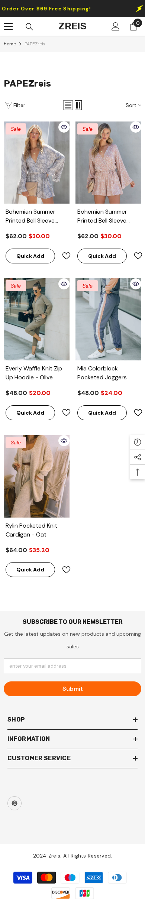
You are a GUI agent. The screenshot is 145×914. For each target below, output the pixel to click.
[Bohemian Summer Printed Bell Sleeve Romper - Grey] (37, 162)
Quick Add (30, 256)
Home (10, 44)
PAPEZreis (35, 44)
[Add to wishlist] (63, 255)
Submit (72, 689)
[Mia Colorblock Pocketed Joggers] (108, 319)
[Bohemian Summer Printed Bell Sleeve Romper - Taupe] (108, 162)
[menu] (8, 26)
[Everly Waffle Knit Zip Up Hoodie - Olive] (37, 319)
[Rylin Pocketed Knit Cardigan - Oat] (37, 476)
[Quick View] (64, 127)
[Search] (29, 26)
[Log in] (116, 26)
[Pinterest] (14, 803)
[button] (68, 105)
